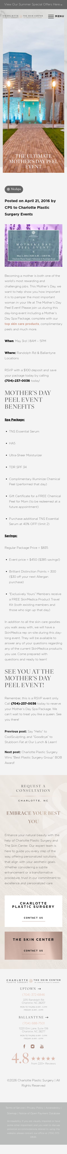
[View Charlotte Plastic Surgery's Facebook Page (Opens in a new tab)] (24, 1046)
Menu (59, 16)
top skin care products (22, 323)
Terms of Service (15, 1107)
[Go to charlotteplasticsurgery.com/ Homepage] (20, 16)
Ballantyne (31, 1017)
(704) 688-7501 (34, 1023)
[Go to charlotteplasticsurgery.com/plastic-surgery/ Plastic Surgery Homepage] (10, 16)
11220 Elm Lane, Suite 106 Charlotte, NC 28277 (33, 1030)
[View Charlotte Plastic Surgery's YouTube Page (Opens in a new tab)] (42, 1046)
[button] (51, 16)
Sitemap (12, 1113)
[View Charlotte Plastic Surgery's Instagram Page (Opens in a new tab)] (32, 1046)
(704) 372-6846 (33, 994)
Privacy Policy (35, 1107)
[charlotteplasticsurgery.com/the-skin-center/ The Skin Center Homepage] (33, 16)
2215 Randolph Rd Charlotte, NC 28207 (33, 1001)
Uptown (28, 989)
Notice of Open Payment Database (39, 1113)
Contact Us (33, 918)
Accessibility (53, 1107)
